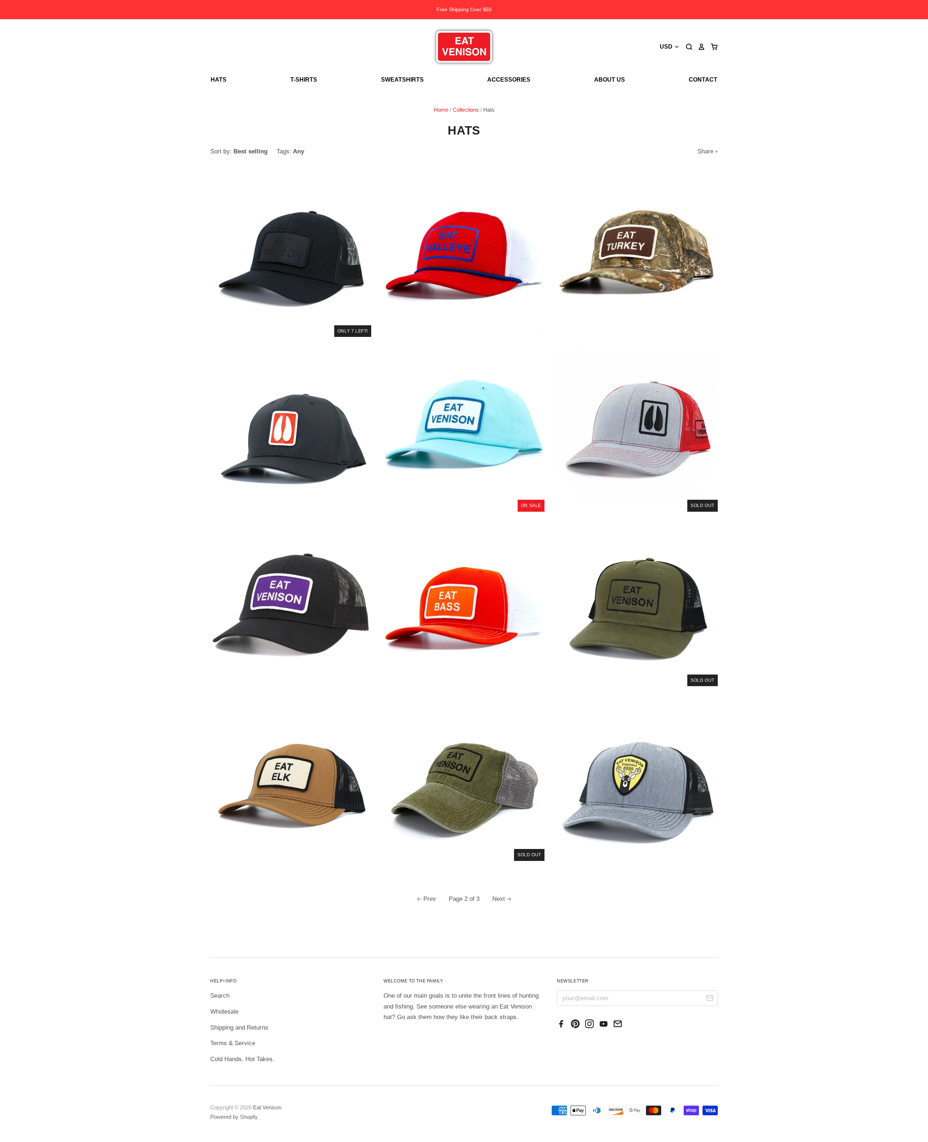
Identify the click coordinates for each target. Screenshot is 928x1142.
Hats (219, 80)
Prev (429, 898)
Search (219, 995)
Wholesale (224, 1011)
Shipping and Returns (239, 1027)
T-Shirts (303, 80)
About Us (609, 80)
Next (498, 898)
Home (441, 110)
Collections (466, 110)
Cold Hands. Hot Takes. (242, 1059)
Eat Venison (267, 1107)
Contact (703, 80)
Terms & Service (232, 1043)
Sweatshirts (402, 80)
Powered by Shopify (233, 1117)
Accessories (508, 80)
